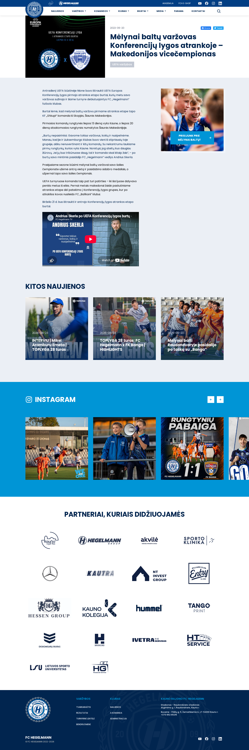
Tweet (219, 28)
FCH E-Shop (185, 3)
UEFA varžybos (122, 64)
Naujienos (57, 11)
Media (160, 11)
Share (207, 28)
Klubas (122, 11)
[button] (219, 11)
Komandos (101, 11)
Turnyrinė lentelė (85, 718)
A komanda (116, 712)
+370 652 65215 (169, 714)
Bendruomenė (83, 724)
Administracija (118, 718)
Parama (178, 11)
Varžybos (78, 11)
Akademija (167, 3)
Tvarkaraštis (83, 707)
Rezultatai (82, 712)
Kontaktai (198, 11)
